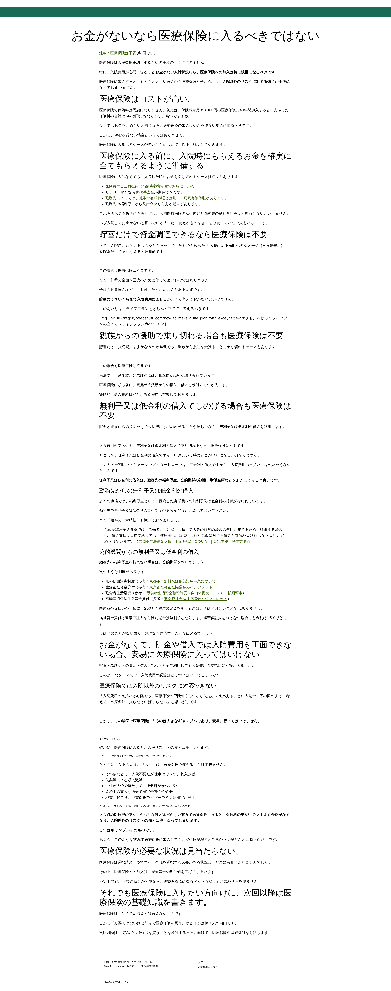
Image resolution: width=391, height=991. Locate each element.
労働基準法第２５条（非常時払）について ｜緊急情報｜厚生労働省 (194, 541)
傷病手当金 (145, 192)
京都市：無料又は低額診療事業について (182, 581)
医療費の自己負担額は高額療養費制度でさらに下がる (150, 186)
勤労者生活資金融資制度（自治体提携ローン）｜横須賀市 (194, 593)
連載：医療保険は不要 (117, 53)
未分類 (148, 962)
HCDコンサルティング (118, 981)
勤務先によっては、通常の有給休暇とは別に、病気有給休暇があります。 (166, 198)
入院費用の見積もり (209, 966)
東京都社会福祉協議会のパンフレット (181, 587)
